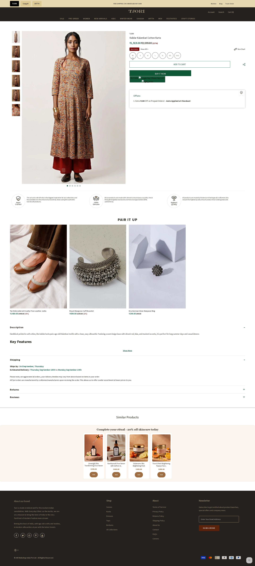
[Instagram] (29, 535)
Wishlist (213, 4)
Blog (220, 4)
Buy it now (160, 73)
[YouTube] (42, 535)
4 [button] (75, 185)
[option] (74, 107)
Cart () (231, 12)
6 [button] (80, 185)
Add (93, 474)
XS (133, 56)
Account (211, 12)
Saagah (26, 3)
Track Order (229, 4)
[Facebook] (16, 535)
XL (162, 56)
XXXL (177, 56)
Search (221, 12)
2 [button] (70, 185)
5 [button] (77, 185)
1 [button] (67, 185)
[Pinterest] (36, 535)
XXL (170, 56)
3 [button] (72, 185)
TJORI (14, 3)
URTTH (36, 3)
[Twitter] (23, 535)
